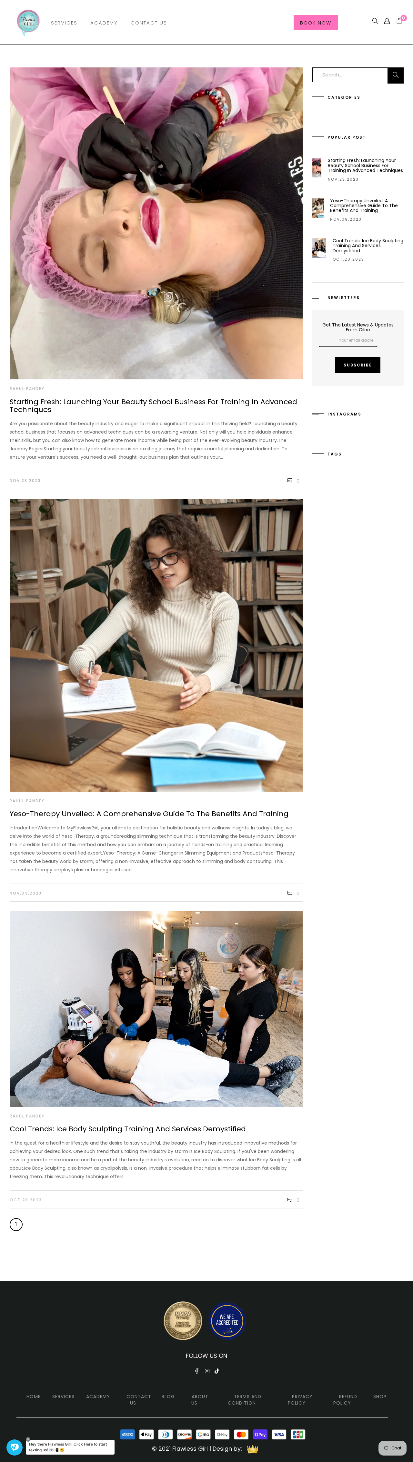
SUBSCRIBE (358, 365)
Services (64, 22)
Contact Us (149, 22)
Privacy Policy (300, 1399)
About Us (199, 1399)
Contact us (138, 1399)
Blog (168, 1396)
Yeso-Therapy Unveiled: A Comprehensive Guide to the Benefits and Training (149, 814)
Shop (380, 1396)
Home (33, 1396)
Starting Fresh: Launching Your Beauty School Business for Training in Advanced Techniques (153, 406)
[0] (396, 21)
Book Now (315, 22)
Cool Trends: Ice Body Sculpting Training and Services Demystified (128, 1129)
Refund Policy (345, 1399)
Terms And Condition (244, 1399)
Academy (104, 22)
